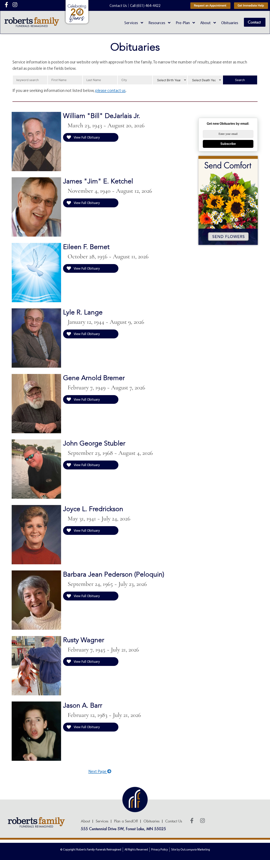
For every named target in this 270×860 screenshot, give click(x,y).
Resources (156, 22)
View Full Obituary (86, 137)
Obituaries (229, 22)
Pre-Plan (183, 22)
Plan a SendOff (126, 821)
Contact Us (173, 821)
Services (131, 22)
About (205, 22)
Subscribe (228, 143)
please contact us (110, 90)
